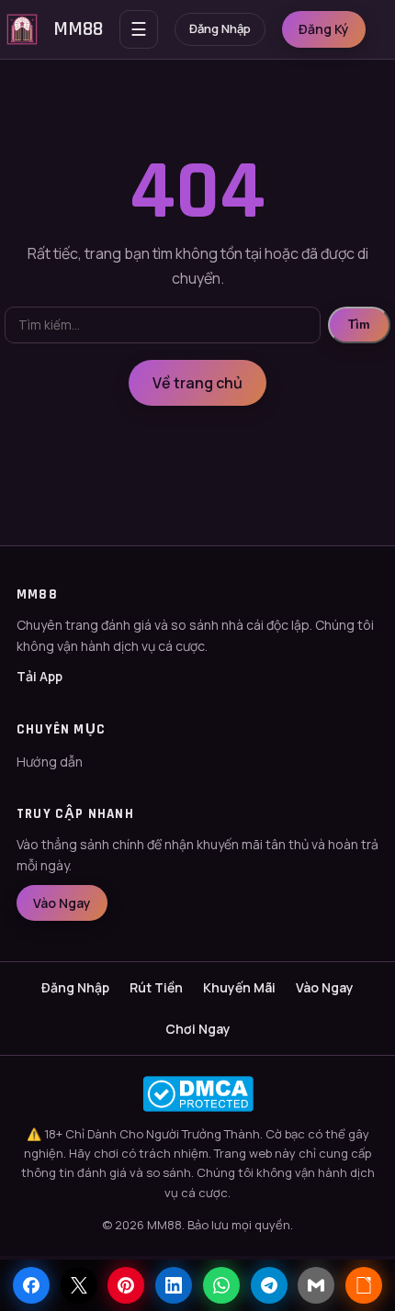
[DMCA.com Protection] (197, 1094)
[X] (79, 1285)
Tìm (359, 324)
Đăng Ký (324, 29)
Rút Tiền (156, 987)
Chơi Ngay (198, 1028)
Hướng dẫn (50, 761)
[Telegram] (269, 1285)
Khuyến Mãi (239, 987)
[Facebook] (31, 1285)
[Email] (316, 1285)
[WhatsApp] (221, 1285)
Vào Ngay (62, 903)
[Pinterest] (125, 1285)
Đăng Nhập (220, 28)
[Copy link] (363, 1285)
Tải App (39, 676)
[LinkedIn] (173, 1285)
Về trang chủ (197, 383)
